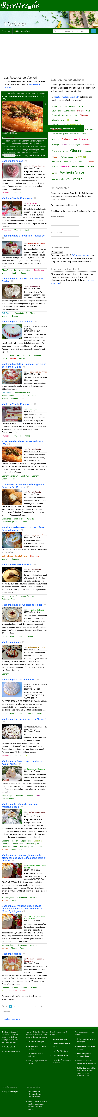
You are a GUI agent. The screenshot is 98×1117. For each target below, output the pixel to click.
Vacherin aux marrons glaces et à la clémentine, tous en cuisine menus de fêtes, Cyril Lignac (22, 909)
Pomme (91, 161)
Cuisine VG (81, 1060)
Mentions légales (10, 1047)
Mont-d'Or (31, 395)
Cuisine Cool (81, 1068)
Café (88, 110)
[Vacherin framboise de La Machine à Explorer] (12, 170)
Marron (5, 849)
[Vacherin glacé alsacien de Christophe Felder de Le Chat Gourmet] (12, 290)
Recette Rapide (32, 843)
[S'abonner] (3, 137)
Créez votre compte (80, 255)
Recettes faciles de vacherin (66, 96)
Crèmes (23, 849)
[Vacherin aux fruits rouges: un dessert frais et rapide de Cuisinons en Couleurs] (12, 773)
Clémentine (22, 897)
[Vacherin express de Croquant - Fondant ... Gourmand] (12, 963)
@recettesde (40, 1060)
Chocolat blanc (58, 120)
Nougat (73, 161)
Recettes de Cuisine (9, 1032)
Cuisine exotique (74, 124)
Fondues (15, 558)
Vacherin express (11, 953)
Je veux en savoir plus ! (36, 1041)
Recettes (6, 31)
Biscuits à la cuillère (29, 987)
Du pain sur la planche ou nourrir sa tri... (35, 727)
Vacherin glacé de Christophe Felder (22, 604)
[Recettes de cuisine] (20, 5)
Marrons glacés (26, 846)
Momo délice (31, 409)
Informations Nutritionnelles (34, 1092)
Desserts (29, 795)
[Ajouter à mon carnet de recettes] (26, 161)
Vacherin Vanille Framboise (17, 198)
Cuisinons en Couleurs (35, 769)
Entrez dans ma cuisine (35, 243)
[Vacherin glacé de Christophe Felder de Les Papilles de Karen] (12, 614)
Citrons (27, 755)
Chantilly (5, 843)
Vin (22, 398)
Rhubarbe (65, 166)
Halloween (34, 555)
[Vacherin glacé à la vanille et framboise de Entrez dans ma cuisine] (12, 248)
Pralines (55, 166)
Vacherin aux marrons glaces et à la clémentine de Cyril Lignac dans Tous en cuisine (24, 858)
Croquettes (6, 518)
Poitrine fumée (8, 395)
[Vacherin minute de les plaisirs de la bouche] (12, 651)
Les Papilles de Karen (35, 609)
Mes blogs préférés (23, 31)
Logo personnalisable (60, 1055)
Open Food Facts (34, 1101)
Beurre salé (56, 110)
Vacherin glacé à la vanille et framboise (23, 235)
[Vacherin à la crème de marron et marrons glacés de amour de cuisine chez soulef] (12, 816)
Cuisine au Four (8, 599)
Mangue (88, 151)
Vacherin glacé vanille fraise (17, 321)
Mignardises (26, 840)
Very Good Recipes (11, 1091)
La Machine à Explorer (35, 166)
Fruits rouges (7, 795)
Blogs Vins (81, 1053)
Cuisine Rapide (8, 798)
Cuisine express (20, 990)
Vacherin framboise (12, 161)
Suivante (6, 1011)
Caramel (56, 115)
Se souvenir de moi (61, 247)
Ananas (72, 106)
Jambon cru (18, 518)
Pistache (82, 161)
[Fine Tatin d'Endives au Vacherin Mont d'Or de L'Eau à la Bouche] (22, 116)
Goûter (15, 840)
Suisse (54, 173)
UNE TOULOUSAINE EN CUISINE (35, 327)
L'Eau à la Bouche (11, 137)
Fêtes (22, 948)
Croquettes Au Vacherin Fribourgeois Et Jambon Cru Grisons (23, 485)
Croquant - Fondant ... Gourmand (34, 959)
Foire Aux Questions (60, 1051)
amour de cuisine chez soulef (34, 812)
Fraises (13, 358)
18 (35, 1006)
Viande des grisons (9, 521)
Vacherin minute (11, 642)
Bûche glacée (69, 110)
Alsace (32, 313)
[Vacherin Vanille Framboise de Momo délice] (12, 413)
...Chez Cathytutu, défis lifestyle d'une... (34, 917)
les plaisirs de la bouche (36, 647)
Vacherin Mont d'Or (22, 392)
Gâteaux (86, 144)
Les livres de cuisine (84, 1046)
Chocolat (84, 115)
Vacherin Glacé (25, 270)
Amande (63, 106)
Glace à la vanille (9, 270)
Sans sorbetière (78, 166)
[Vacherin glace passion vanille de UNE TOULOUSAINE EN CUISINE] (12, 689)
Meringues (38, 840)
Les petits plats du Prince (36, 371)
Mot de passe (56, 232)
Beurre (80, 106)
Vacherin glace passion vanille (18, 679)
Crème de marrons (9, 846)
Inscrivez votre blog (60, 1039)
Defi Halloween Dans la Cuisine (14, 555)
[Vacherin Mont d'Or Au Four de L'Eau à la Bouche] (12, 574)
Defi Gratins (6, 392)
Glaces (23, 273)
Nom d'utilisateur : (58, 216)
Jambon (24, 521)
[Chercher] (93, 31)
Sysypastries (31, 203)
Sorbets (90, 166)
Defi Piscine (6, 313)
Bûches (80, 110)
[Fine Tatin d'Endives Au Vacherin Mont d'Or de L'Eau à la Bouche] (12, 453)
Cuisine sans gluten (60, 133)
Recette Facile (17, 843)
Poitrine (5, 398)
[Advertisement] (49, 53)
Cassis (65, 115)
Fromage (55, 144)
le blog (30, 1060)
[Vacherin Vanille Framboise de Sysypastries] (12, 207)
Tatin (13, 478)
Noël (66, 161)
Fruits (38, 795)
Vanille (27, 230)
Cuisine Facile (74, 128)
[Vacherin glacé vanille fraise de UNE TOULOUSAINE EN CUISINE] (12, 331)
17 (30, 1006)
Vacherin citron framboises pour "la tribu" (24, 719)
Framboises (6, 192)
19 (41, 1006)
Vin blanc (20, 395)
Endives (5, 478)
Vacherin (18, 192)
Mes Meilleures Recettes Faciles (35, 866)
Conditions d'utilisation (12, 1051)
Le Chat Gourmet (33, 286)
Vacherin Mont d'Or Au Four (17, 564)
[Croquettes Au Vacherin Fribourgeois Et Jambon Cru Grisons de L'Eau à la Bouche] (12, 496)
